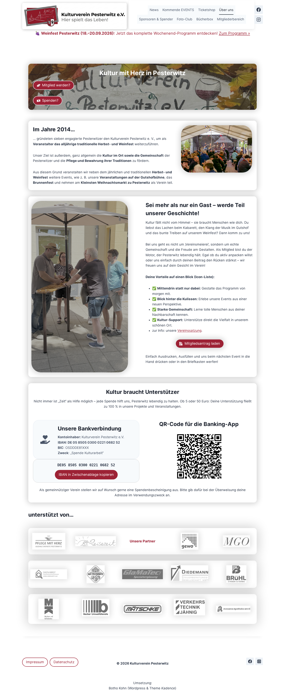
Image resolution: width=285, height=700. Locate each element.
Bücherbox (204, 19)
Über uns (226, 10)
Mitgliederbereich (230, 19)
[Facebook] (258, 9)
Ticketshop (206, 10)
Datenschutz (64, 662)
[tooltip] (95, 607)
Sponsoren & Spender (156, 19)
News (154, 10)
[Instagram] (258, 19)
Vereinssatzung (189, 330)
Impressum (35, 662)
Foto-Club (184, 19)
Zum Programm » (234, 33)
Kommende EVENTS (178, 10)
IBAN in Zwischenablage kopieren (86, 474)
